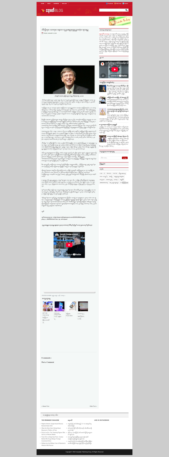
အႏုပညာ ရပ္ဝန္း (114, 182)
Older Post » (93, 406)
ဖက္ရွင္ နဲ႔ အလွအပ (119, 176)
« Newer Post (45, 406)
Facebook (110, 3)
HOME (42, 3)
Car (101, 173)
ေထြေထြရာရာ (124, 182)
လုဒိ (59, 295)
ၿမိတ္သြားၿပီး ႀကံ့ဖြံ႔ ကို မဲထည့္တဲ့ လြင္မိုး (118, 97)
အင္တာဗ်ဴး (122, 179)
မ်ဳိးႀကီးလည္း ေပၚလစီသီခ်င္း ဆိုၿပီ (118, 86)
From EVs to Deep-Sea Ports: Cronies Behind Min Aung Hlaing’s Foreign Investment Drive (52, 439)
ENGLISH (64, 3)
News (50, 295)
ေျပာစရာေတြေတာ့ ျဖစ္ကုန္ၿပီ (108, 124)
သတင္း (63, 295)
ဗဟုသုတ (102, 179)
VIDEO (49, 3)
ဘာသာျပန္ (109, 179)
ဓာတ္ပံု (111, 176)
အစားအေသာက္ (104, 182)
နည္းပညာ (55, 295)
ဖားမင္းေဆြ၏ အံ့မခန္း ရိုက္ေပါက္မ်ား (118, 136)
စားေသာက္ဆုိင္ (104, 176)
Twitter (126, 3)
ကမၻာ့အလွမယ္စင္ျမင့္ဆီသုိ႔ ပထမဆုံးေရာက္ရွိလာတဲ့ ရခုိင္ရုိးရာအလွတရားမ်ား (118, 111)
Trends (109, 173)
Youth (115, 173)
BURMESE (56, 3)
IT (104, 173)
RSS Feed (119, 3)
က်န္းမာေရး (122, 173)
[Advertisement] (69, 50)
